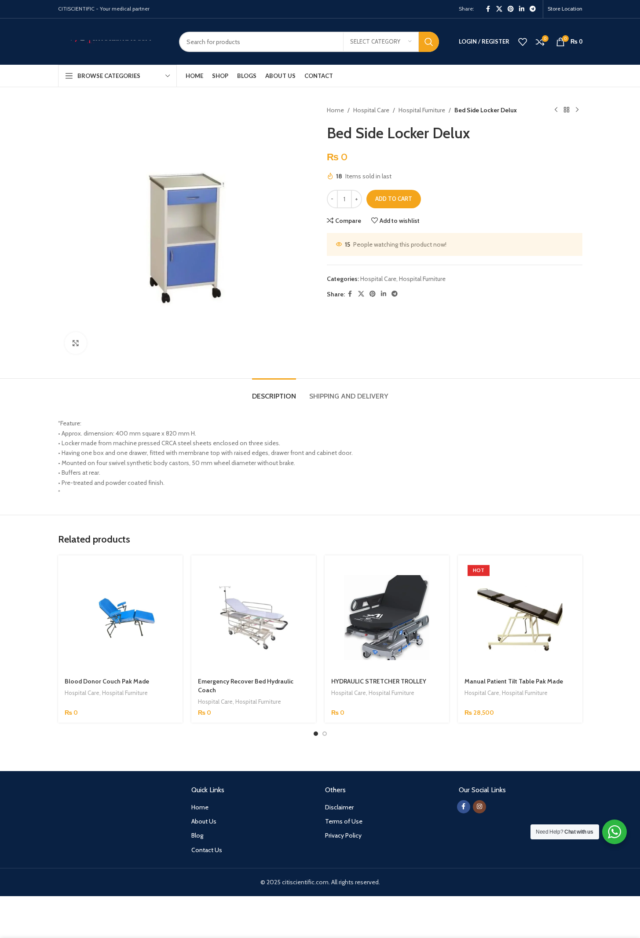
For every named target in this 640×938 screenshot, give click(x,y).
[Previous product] (556, 110)
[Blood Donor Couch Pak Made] (120, 617)
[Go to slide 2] (324, 733)
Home (335, 110)
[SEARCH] (429, 42)
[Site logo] (112, 41)
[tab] (274, 391)
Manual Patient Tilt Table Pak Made (513, 681)
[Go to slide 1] (316, 733)
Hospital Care (371, 110)
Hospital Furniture (422, 110)
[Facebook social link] (488, 9)
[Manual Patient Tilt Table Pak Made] (520, 617)
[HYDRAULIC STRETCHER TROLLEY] (387, 617)
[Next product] (577, 110)
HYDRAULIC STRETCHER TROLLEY (378, 681)
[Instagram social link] (479, 806)
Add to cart (393, 198)
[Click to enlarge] (76, 343)
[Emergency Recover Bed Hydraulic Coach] (253, 617)
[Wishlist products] (522, 42)
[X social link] (499, 9)
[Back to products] (566, 110)
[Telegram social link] (532, 9)
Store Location (565, 8)
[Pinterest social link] (510, 9)
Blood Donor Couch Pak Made (107, 681)
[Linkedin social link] (521, 9)
